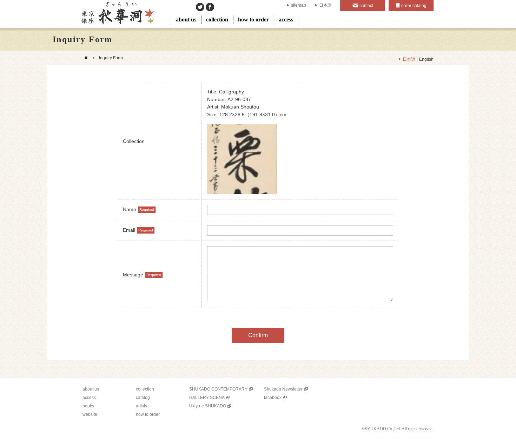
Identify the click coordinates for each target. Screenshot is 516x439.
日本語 (325, 5)
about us (186, 19)
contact (366, 5)
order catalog (413, 5)
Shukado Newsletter (283, 389)
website (89, 414)
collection (217, 19)
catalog (143, 397)
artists (141, 406)
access (286, 19)
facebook (273, 397)
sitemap (298, 5)
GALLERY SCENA (207, 397)
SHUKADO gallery (117, 14)
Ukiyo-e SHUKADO (207, 406)
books (88, 406)
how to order (253, 19)
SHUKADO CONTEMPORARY (218, 389)
